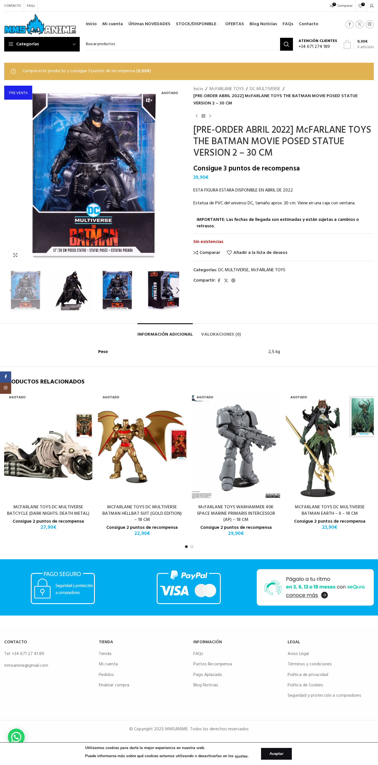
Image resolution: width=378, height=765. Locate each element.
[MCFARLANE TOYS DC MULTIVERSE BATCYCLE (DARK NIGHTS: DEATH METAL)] (48, 447)
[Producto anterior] (196, 116)
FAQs (198, 654)
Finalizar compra (114, 685)
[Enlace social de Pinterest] (369, 24)
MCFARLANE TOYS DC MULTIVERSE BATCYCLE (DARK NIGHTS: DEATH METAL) (48, 510)
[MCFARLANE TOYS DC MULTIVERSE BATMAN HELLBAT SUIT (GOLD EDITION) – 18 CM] (142, 447)
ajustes (241, 756)
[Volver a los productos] (203, 116)
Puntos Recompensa (212, 664)
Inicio (198, 89)
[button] (11, 291)
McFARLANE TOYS (226, 89)
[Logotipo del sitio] (40, 24)
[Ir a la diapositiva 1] (186, 546)
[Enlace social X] (359, 24)
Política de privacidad (308, 675)
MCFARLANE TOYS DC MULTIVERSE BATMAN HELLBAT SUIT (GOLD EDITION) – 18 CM (142, 513)
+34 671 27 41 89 (28, 654)
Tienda (105, 654)
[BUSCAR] (286, 44)
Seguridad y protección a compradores (324, 695)
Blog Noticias (205, 685)
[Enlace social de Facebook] (349, 24)
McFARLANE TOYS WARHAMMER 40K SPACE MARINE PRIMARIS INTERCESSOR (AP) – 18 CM (236, 513)
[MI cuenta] (372, 5)
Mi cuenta (108, 664)
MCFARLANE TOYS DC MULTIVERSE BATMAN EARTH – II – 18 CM (330, 510)
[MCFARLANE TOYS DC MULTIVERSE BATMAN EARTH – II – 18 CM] (330, 447)
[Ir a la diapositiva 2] (192, 546)
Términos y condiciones (310, 664)
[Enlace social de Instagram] (5, 388)
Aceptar (276, 753)
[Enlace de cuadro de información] (318, 44)
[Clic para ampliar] (15, 255)
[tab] (165, 331)
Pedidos (106, 675)
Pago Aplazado (207, 675)
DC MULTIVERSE (265, 89)
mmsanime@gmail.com (26, 665)
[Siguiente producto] (210, 116)
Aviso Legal (298, 654)
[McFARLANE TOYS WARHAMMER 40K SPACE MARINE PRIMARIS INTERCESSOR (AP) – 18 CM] (236, 447)
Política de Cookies (305, 685)
